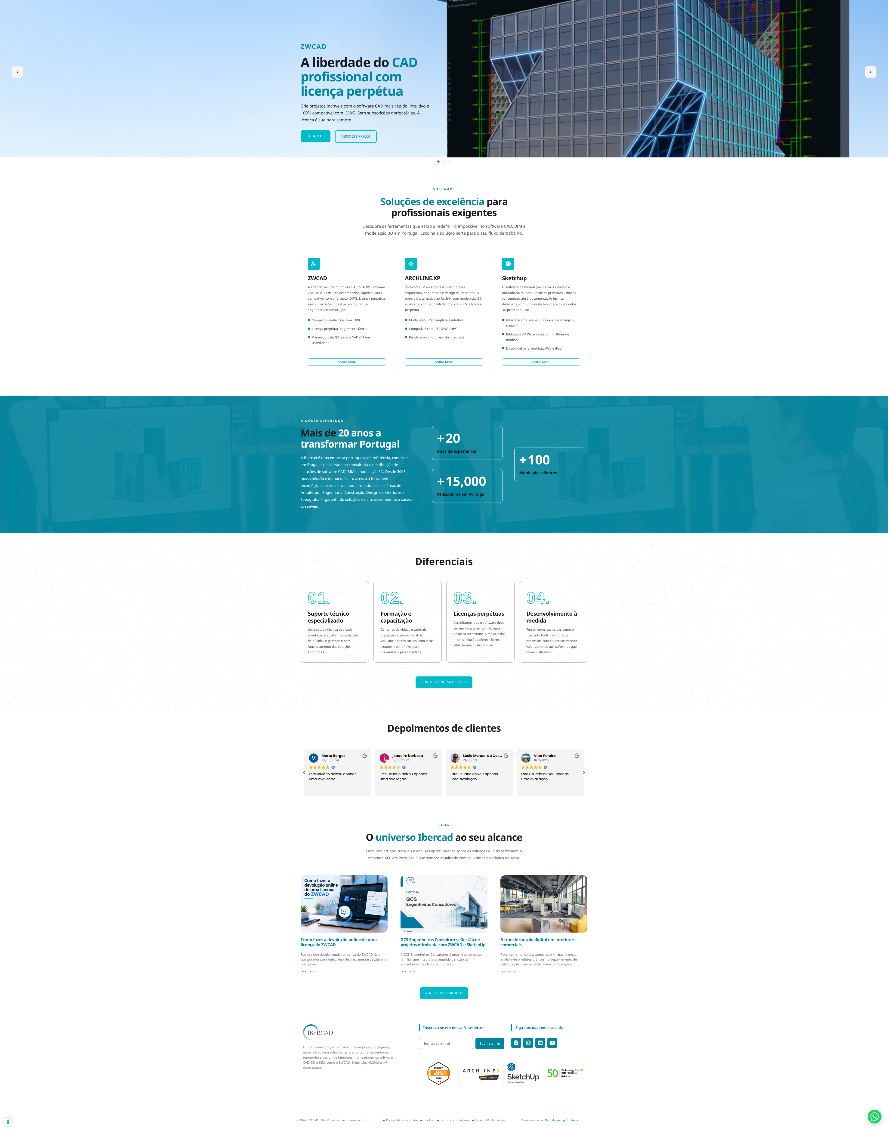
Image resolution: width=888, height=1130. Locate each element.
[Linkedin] (540, 1043)
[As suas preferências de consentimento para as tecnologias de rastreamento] (8, 1122)
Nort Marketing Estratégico (562, 1120)
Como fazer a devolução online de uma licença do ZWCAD (339, 942)
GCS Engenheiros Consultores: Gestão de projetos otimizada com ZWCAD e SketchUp (443, 942)
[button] (17, 72)
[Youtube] (552, 1043)
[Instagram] (528, 1043)
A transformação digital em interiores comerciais (537, 942)
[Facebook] (516, 1043)
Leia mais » (308, 971)
